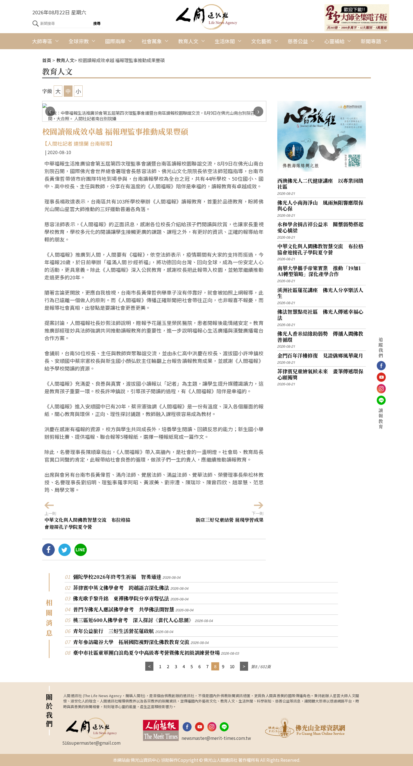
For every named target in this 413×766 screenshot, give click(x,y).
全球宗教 (79, 41)
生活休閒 (225, 41)
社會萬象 (152, 41)
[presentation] (50, 111)
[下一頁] (244, 666)
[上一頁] (149, 666)
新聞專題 (371, 41)
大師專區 (42, 41)
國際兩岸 (115, 41)
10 (232, 666)
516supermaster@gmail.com (91, 743)
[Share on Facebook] (48, 553)
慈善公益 (298, 41)
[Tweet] (64, 553)
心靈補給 (334, 41)
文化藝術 (261, 41)
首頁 (46, 60)
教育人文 (188, 41)
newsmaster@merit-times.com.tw (216, 738)
